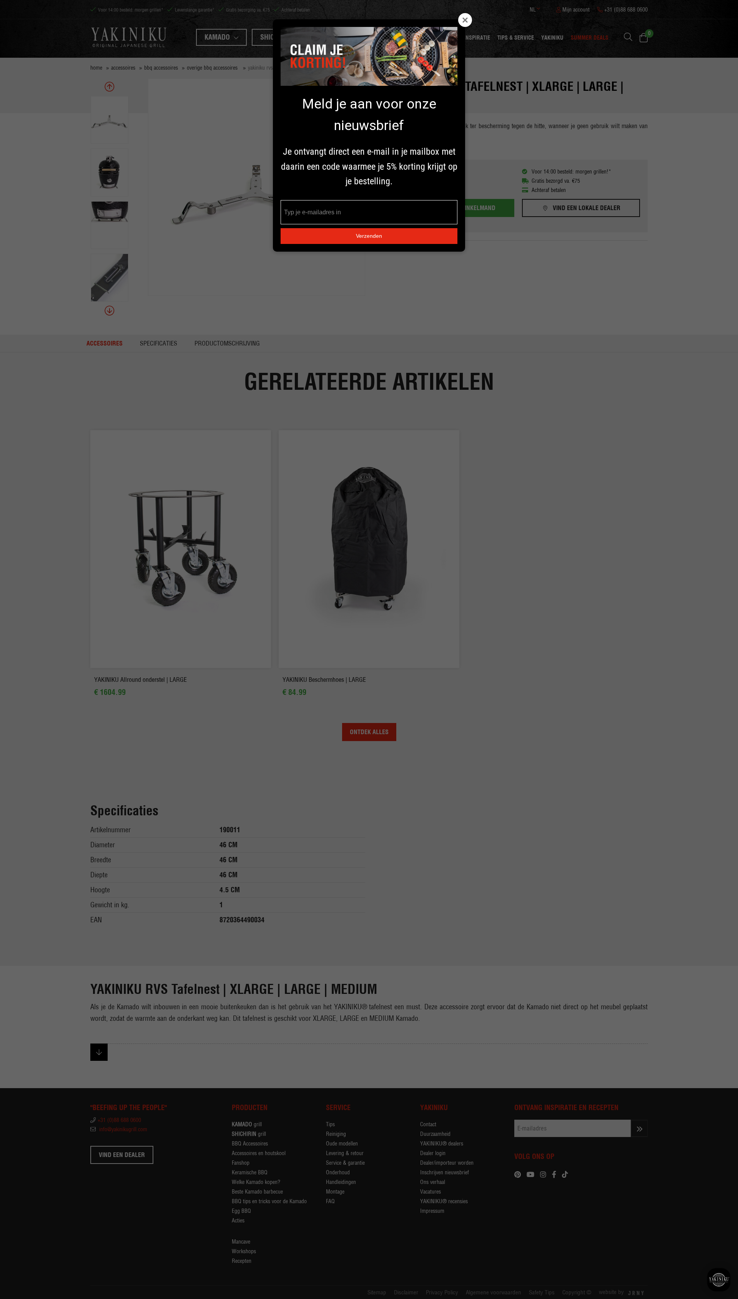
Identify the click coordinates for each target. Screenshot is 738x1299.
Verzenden (369, 236)
